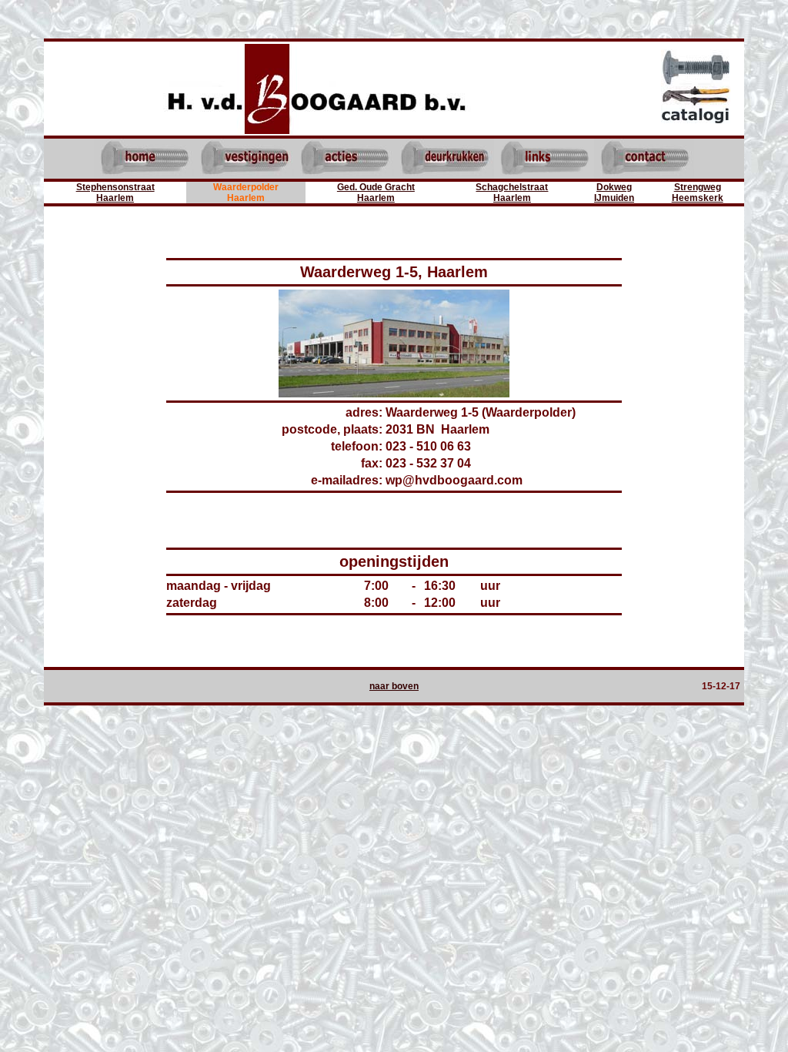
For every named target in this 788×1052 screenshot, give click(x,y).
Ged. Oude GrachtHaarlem (376, 192)
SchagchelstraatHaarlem (512, 192)
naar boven (394, 686)
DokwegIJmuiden (614, 192)
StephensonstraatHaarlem (115, 192)
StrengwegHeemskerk (697, 192)
